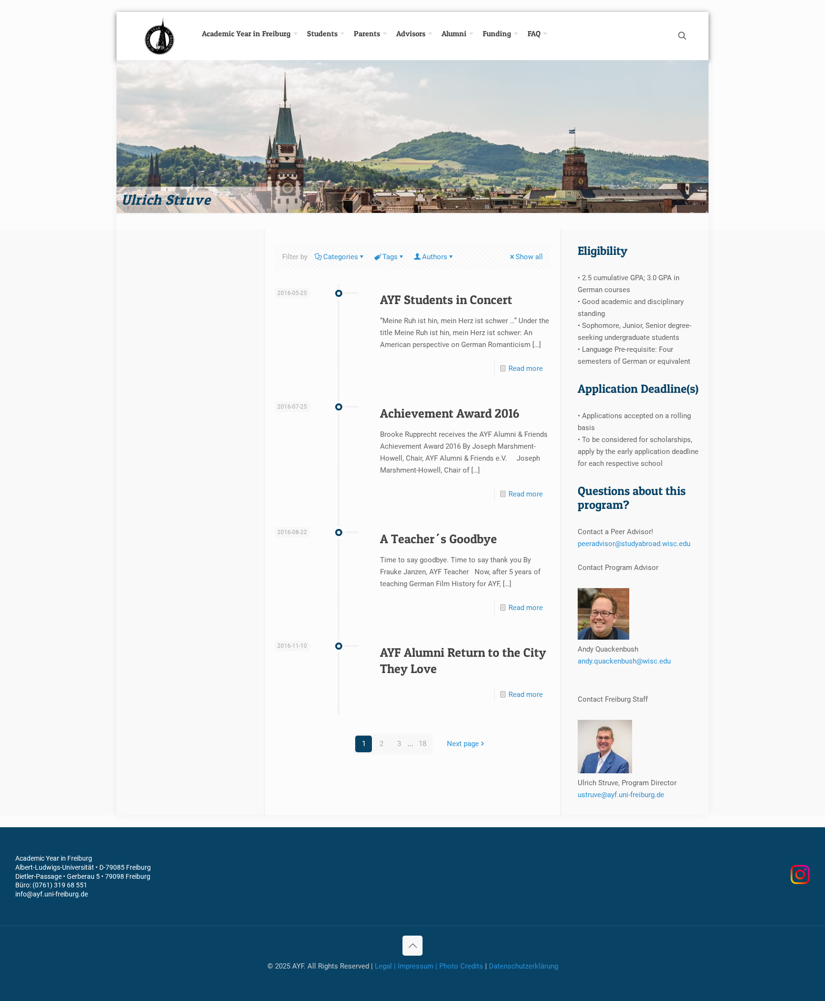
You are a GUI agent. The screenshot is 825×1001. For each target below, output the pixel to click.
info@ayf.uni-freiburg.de (51, 894)
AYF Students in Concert (446, 299)
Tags (390, 257)
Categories (340, 257)
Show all (529, 257)
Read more (525, 368)
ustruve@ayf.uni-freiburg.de (621, 794)
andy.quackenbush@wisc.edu (624, 661)
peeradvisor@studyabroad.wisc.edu (634, 543)
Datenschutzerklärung (523, 966)
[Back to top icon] (412, 946)
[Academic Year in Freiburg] (160, 36)
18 (422, 743)
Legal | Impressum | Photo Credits (429, 966)
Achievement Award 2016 (449, 413)
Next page (463, 743)
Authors (434, 257)
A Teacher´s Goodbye (438, 538)
